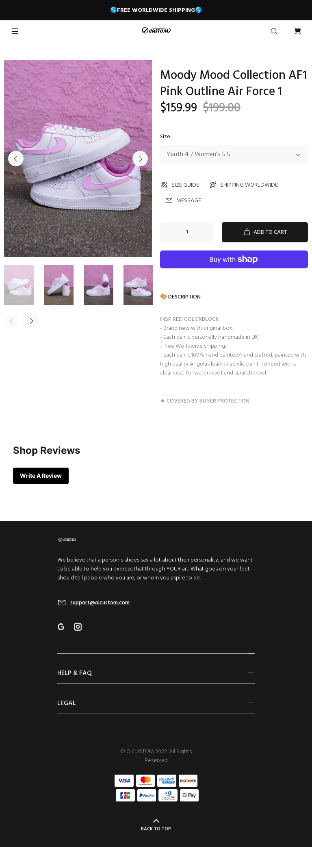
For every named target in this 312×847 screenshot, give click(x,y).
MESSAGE (188, 200)
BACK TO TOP (156, 829)
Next (140, 158)
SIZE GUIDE (185, 185)
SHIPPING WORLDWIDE (249, 185)
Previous (16, 158)
